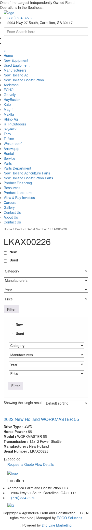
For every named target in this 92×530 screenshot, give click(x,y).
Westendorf (13, 143)
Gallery (9, 207)
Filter (11, 309)
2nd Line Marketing (57, 525)
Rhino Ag (11, 119)
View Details (44, 464)
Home (8, 55)
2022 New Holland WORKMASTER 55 (41, 419)
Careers (10, 202)
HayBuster (12, 99)
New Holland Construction (24, 79)
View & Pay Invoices (19, 197)
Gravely (10, 94)
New (13, 251)
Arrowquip (11, 148)
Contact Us (12, 222)
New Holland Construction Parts (28, 177)
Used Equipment (16, 65)
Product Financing (18, 182)
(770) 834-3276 (19, 17)
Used (14, 260)
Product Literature (18, 192)
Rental (9, 153)
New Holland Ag (16, 75)
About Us (11, 217)
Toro (7, 133)
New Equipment (16, 60)
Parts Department (17, 168)
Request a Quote (20, 464)
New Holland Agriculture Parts (27, 173)
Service (9, 158)
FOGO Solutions (69, 517)
